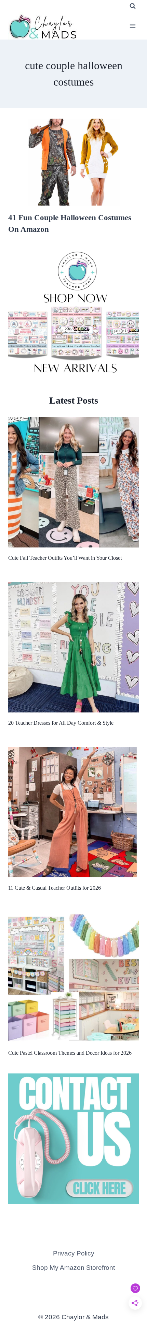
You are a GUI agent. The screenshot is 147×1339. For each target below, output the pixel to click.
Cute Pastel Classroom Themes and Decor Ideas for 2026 (70, 1053)
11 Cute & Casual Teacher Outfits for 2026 (54, 888)
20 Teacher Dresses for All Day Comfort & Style (60, 723)
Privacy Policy (73, 1253)
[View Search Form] (132, 6)
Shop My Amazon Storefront (73, 1267)
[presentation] (73, 162)
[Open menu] (132, 25)
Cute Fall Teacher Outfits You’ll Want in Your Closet (65, 558)
